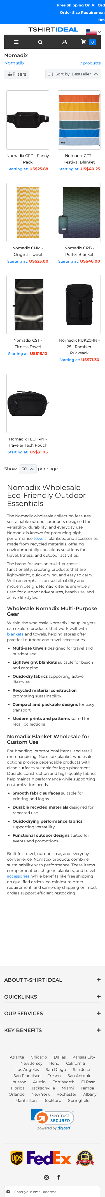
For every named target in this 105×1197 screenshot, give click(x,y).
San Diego (56, 1069)
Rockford (52, 1100)
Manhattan (26, 1100)
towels (40, 538)
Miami (68, 1088)
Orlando (17, 1094)
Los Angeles (27, 1069)
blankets (15, 634)
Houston (18, 1081)
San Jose (81, 1069)
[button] (52, 1119)
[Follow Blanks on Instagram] (46, 1177)
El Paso (88, 1081)
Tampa (87, 1088)
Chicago (39, 1057)
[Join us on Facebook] (58, 1177)
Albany (90, 1094)
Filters (19, 74)
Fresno (54, 1075)
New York (40, 1094)
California (75, 1063)
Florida (18, 1088)
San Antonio (79, 1075)
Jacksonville (43, 1088)
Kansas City (84, 1057)
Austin (39, 1081)
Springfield (79, 1100)
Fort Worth (63, 1081)
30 (24, 468)
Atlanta (17, 1057)
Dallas (60, 1057)
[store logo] (52, 31)
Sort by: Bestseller (73, 74)
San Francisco (27, 1075)
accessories (18, 876)
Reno (54, 1063)
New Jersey (31, 1063)
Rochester (66, 1094)
